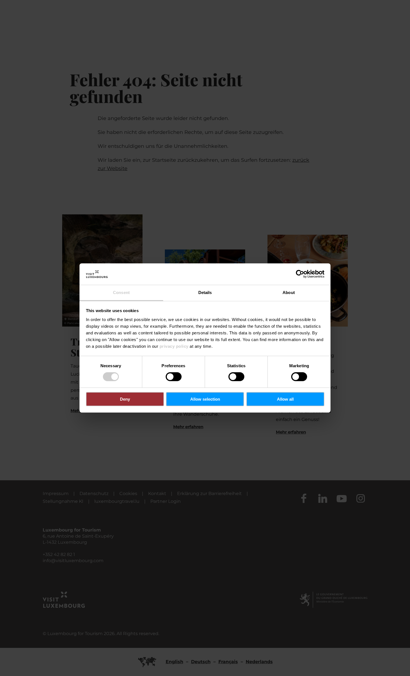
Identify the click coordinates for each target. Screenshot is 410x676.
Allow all (285, 399)
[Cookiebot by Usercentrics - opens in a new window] (300, 274)
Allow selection (205, 399)
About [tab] (289, 292)
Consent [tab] (121, 292)
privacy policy (174, 346)
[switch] (174, 376)
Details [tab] (205, 292)
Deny (125, 399)
